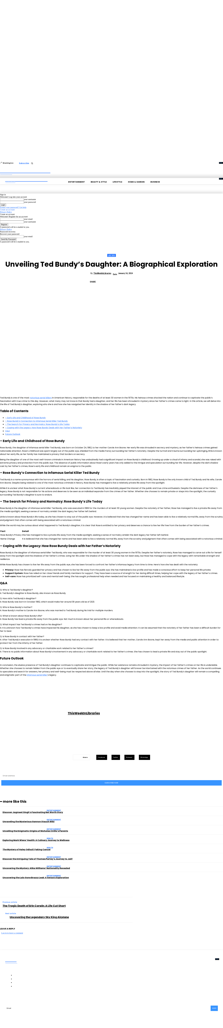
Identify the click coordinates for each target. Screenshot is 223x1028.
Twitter (43, 997)
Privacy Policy (6, 212)
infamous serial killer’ (37, 674)
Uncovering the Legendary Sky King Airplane (39, 917)
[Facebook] (101, 280)
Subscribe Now (111, 783)
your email (28, 219)
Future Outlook (12, 434)
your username (30, 199)
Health (50, 838)
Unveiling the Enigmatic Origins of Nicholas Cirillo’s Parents (35, 830)
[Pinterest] (119, 280)
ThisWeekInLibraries (102, 273)
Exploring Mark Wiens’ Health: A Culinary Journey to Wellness (36, 840)
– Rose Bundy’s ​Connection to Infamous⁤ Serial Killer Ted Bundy (36, 421)
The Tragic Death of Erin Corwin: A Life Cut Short (34, 906)
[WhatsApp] (129, 280)
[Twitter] (110, 280)
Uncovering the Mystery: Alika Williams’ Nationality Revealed (36, 868)
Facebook (15, 997)
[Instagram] (23, 996)
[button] (32, 163)
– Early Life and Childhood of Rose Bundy (25, 417)
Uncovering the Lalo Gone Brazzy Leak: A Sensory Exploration (36, 877)
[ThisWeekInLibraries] (34, 713)
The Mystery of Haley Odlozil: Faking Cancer (27, 849)
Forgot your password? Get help (13, 207)
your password (30, 202)
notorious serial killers (41, 397)
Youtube (55, 997)
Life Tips (111, 255)
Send (214, 1008)
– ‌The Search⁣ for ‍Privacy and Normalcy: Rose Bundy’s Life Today (37, 424)
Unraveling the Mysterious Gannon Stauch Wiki (28, 821)
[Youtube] (50, 996)
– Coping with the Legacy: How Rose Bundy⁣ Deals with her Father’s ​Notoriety (43, 427)
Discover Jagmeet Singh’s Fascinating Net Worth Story (33, 812)
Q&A (7, 430)
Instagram (30, 997)
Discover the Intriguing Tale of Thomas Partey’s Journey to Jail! (38, 858)
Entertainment (54, 810)
